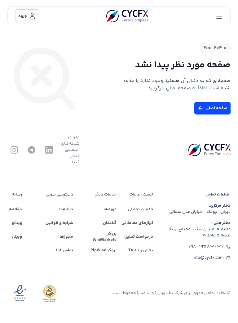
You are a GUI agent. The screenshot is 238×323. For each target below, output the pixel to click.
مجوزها (66, 236)
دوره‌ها (110, 209)
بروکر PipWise (103, 250)
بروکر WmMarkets (105, 236)
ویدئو (17, 223)
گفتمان (110, 223)
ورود (22, 16)
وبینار (17, 236)
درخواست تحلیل (138, 236)
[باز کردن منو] (219, 16)
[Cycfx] (127, 16)
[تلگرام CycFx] (31, 149)
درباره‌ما (66, 209)
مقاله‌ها (14, 209)
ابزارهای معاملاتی (137, 223)
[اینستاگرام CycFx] (14, 149)
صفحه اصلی (216, 108)
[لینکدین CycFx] (49, 149)
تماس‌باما (64, 250)
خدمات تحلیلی (140, 209)
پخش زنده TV (140, 250)
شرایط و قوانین (59, 223)
